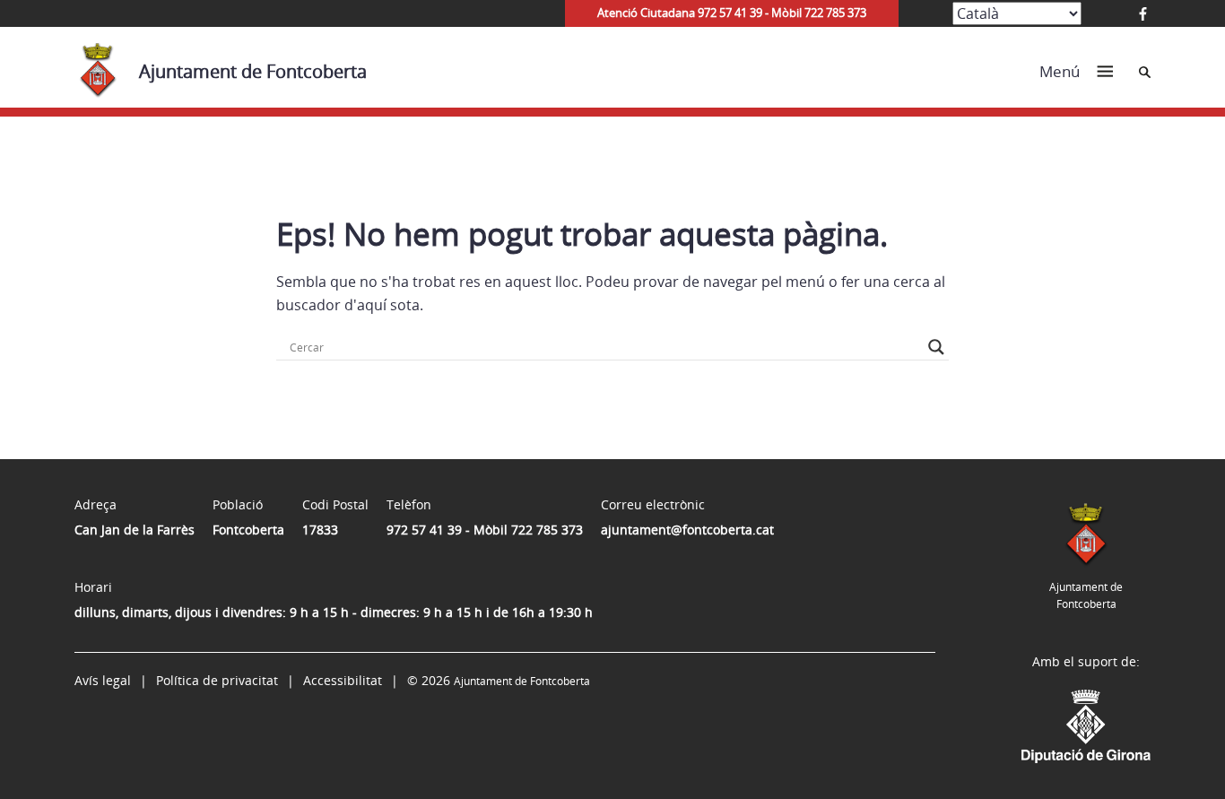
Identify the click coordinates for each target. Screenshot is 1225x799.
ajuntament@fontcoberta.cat (687, 529)
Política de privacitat (217, 680)
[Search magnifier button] (936, 347)
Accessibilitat (342, 680)
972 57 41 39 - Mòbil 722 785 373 (485, 529)
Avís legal (102, 680)
